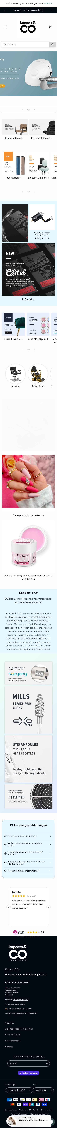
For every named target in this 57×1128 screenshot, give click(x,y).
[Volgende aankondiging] (52, 10)
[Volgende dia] (34, 110)
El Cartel (27, 299)
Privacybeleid (46, 1110)
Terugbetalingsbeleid (19, 1114)
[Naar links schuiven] (23, 192)
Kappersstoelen (13, 138)
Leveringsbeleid (12, 1035)
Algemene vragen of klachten (19, 1029)
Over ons (9, 1023)
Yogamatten (12, 177)
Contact (9, 1047)
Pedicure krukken (36, 177)
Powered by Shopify (31, 1110)
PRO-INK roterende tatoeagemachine (42, 234)
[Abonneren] (47, 1063)
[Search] (52, 44)
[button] (5, 27)
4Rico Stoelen (12, 339)
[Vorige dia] (23, 110)
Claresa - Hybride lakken (27, 515)
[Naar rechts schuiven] (34, 192)
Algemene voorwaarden (39, 1114)
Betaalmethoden (13, 1041)
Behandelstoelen (40, 138)
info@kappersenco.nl (20, 999)
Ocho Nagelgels (36, 339)
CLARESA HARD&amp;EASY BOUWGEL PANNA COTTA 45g (28, 576)
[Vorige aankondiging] (5, 10)
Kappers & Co (17, 1110)
